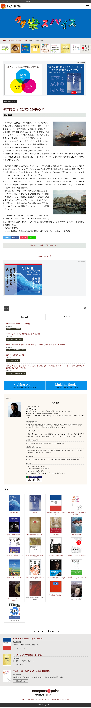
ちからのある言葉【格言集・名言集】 (16, 349)
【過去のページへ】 (52, 245)
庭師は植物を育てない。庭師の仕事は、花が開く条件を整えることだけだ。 (36, 344)
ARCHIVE (66, 317)
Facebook (15, 237)
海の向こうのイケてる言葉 (13, 328)
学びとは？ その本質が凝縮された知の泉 (23, 334)
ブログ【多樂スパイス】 (20, 40)
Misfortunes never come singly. (18, 323)
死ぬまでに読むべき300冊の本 (14, 339)
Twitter (7, 237)
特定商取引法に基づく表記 (60, 699)
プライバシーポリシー (43, 699)
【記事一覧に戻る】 (44, 256)
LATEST (24, 317)
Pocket (24, 237)
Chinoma (10, 40)
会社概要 (31, 699)
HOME (4, 40)
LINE (31, 237)
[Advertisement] (65, 279)
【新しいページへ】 (37, 245)
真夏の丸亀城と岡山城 (15, 355)
